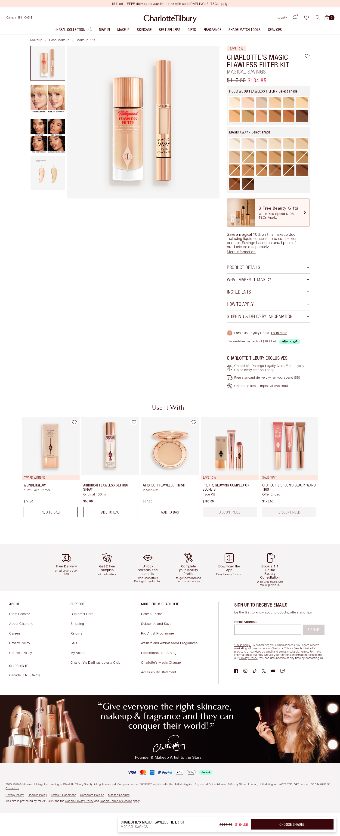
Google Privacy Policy (79, 801)
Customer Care (82, 614)
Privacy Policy (19, 643)
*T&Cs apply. (242, 645)
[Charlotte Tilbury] (170, 17)
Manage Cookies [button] (119, 795)
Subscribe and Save (156, 623)
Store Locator (19, 614)
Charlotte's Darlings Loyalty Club (96, 662)
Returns (76, 633)
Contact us (12, 788)
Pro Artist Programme (157, 633)
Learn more (279, 333)
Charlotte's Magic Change (161, 662)
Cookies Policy (20, 653)
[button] (318, 17)
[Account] (294, 17)
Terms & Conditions (63, 795)
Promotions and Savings (159, 653)
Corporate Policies (92, 795)
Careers (15, 633)
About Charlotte (21, 623)
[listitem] (74, 30)
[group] (47, 469)
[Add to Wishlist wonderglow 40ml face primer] (74, 422)
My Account (80, 653)
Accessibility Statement (158, 672)
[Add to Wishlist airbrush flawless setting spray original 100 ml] (133, 422)
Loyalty (282, 17)
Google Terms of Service (116, 801)
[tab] (47, 63)
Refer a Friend (151, 614)
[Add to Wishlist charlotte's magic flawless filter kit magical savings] (307, 56)
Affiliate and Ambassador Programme (169, 643)
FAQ (74, 643)
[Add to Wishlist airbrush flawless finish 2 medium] (193, 422)
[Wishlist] (306, 17)
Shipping (77, 623)
